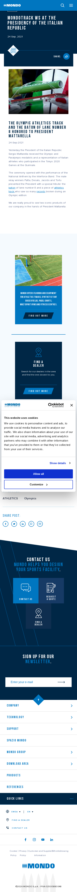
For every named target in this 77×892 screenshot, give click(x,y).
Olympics (30, 498)
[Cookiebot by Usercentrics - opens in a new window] (48, 405)
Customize (36, 484)
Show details (58, 463)
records (41, 191)
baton (12, 187)
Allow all (38, 473)
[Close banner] (71, 405)
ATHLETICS (10, 498)
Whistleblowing (60, 851)
